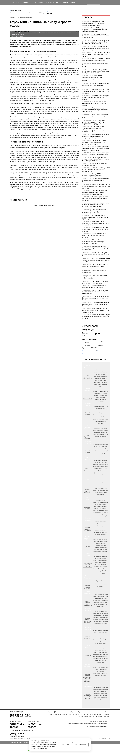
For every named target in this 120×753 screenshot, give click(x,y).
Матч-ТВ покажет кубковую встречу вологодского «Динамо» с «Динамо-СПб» (96, 169)
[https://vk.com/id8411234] (87, 533)
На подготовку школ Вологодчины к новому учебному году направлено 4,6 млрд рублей (94, 122)
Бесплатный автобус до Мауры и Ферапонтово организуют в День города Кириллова (96, 310)
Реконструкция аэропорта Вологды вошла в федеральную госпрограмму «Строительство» (95, 85)
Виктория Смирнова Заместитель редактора (87, 620)
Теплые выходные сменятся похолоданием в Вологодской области (96, 59)
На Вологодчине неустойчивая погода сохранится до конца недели (94, 270)
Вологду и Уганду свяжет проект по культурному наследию (95, 265)
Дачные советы (83, 716)
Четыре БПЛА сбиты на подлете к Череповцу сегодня (94, 175)
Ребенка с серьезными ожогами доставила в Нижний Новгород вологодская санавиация (95, 71)
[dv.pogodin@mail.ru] (85, 417)
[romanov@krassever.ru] (87, 473)
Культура (74, 712)
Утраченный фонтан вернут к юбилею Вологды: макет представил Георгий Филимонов (96, 304)
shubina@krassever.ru (17, 736)
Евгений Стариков (87, 547)
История (19, 742)
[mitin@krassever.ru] (87, 658)
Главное (12, 17)
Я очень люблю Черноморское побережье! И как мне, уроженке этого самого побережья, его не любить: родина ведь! (100, 582)
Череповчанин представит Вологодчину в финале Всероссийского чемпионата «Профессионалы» (95, 42)
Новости (87, 17)
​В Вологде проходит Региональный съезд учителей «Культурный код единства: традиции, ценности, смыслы (94, 129)
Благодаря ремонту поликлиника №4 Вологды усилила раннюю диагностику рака (93, 23)
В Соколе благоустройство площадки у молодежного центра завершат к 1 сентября (95, 241)
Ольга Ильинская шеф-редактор (87, 377)
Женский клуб (104, 716)
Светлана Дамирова (87, 637)
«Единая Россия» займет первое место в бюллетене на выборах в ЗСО (95, 254)
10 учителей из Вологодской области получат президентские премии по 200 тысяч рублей (94, 78)
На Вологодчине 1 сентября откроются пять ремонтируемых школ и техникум (96, 54)
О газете (13, 742)
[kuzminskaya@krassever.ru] (86, 701)
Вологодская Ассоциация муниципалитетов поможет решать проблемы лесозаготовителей (95, 192)
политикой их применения (39, 748)
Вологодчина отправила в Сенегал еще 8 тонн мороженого (95, 282)
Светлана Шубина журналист (87, 491)
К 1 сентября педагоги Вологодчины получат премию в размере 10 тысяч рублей (96, 35)
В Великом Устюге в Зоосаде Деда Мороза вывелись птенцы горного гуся (95, 217)
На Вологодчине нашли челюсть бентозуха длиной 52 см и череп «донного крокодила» (95, 48)
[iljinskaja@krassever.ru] (85, 381)
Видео (107, 712)
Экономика (58, 712)
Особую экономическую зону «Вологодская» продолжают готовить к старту (94, 276)
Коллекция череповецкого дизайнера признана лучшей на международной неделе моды (95, 136)
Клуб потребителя (90, 714)
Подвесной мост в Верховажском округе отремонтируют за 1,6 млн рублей (95, 109)
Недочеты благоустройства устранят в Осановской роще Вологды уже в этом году (96, 186)
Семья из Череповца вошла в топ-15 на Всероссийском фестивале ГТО (94, 235)
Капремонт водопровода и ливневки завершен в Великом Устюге (95, 153)
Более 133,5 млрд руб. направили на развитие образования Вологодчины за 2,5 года (94, 29)
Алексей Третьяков (87, 451)
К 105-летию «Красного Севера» (60, 714)
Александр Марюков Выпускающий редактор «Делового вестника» (87, 677)
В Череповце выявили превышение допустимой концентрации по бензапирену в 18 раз (95, 159)
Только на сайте (77, 714)
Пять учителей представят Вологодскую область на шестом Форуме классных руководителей (95, 148)
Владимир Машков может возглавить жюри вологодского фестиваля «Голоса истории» (95, 204)
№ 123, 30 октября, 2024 (25, 17)
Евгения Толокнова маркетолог (87, 587)
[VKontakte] (44, 208)
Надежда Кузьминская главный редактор (87, 696)
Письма (106, 714)
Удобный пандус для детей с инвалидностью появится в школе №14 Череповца (96, 91)
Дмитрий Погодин (87, 413)
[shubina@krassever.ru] (87, 495)
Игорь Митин (87, 655)
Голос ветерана (94, 716)
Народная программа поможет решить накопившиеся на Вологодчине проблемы (94, 142)
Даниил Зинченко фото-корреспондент (87, 603)
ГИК (109, 738)
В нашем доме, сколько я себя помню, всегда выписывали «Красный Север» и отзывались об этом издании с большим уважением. (100, 671)
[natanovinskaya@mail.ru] (86, 533)
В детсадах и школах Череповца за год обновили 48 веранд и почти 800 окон (95, 247)
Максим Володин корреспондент (87, 468)
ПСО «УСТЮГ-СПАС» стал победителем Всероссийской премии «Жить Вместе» (95, 291)
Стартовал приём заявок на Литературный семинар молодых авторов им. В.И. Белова (96, 260)
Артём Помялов (87, 398)
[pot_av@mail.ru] (87, 569)
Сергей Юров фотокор (87, 507)
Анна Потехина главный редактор (87, 564)
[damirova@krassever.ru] (87, 641)
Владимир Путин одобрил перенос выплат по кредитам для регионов (95, 97)
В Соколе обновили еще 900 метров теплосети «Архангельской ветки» (95, 64)
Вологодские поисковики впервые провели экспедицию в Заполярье (95, 180)
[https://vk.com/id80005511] (87, 701)
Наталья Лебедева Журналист (87, 529)
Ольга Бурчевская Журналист (87, 437)
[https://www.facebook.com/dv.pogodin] (88, 417)
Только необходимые (80, 744)
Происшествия (83, 712)
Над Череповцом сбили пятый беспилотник (94, 164)
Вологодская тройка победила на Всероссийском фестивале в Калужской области (96, 223)
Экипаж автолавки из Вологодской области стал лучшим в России (94, 103)
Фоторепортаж (99, 712)
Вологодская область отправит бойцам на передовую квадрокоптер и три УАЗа (94, 210)
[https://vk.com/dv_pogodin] (87, 417)
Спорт (91, 712)
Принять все (65, 744)
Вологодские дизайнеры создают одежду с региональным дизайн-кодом (96, 115)
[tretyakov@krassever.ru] (87, 455)
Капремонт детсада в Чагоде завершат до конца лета (94, 286)
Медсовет (100, 714)
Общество (67, 712)
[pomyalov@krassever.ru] (87, 401)
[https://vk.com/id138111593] (87, 381)
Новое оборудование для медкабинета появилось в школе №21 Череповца (95, 198)
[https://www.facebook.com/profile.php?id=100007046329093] (88, 381)
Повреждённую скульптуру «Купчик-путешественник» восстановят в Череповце (96, 316)
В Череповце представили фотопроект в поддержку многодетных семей (95, 298)
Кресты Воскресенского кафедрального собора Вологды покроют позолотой (95, 229)
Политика (51, 712)
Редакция (27, 742)
